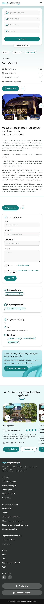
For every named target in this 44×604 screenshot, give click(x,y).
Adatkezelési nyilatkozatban (28, 270)
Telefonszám (9, 240)
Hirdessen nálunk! (8, 540)
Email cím (8, 230)
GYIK (4, 559)
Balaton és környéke (9, 486)
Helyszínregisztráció (23, 593)
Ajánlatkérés (11, 88)
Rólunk (4, 550)
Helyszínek (17, 52)
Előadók (5, 513)
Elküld (9, 278)
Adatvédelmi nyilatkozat (11, 563)
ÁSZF (4, 567)
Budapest (5, 477)
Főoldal (5, 52)
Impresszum (6, 544)
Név (7, 221)
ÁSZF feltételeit (23, 265)
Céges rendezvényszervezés (12, 521)
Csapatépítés (7, 490)
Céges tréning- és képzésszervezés (15, 525)
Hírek (4, 555)
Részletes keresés (22, 45)
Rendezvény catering (10, 504)
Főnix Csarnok (30, 52)
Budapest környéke (9, 481)
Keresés (23, 39)
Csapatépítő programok (11, 517)
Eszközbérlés (6, 509)
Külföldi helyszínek (8, 494)
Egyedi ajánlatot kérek (17, 368)
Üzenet (7, 249)
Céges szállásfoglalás (9, 529)
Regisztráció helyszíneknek (11, 536)
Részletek (27, 449)
